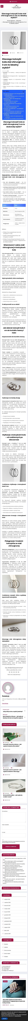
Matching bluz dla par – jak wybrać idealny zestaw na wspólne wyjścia (13, 717)
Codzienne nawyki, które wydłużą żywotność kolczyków (14, 117)
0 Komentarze (6, 55)
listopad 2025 (7, 918)
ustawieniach (18, 1016)
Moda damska (7, 950)
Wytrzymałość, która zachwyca (12, 101)
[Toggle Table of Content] (22, 92)
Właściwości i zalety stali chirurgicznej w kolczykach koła (12, 99)
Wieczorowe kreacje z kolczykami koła (13, 112)
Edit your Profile (22, 699)
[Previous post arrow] (24, 711)
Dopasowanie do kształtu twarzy (12, 106)
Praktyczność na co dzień (11, 102)
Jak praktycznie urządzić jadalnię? (13, 711)
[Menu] (2, 6)
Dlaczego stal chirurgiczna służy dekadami (14, 118)
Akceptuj (4, 1018)
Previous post (6, 709)
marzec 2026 (7, 908)
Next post (5, 714)
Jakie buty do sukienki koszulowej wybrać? (13, 869)
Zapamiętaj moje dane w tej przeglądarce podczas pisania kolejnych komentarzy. (13, 842)
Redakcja (13, 52)
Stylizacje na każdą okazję (11, 107)
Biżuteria (5, 52)
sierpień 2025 (7, 927)
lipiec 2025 (6, 930)
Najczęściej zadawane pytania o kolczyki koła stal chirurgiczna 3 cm (14, 97)
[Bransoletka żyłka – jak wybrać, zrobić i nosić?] (14, 785)
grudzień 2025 (7, 915)
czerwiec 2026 (7, 902)
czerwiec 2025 (7, 933)
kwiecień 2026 (7, 905)
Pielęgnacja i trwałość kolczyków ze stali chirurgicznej (12, 114)
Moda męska (7, 953)
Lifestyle (6, 947)
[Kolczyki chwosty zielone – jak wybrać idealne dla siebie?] (14, 734)
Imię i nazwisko (5, 824)
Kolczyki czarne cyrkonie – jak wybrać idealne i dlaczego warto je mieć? (12, 771)
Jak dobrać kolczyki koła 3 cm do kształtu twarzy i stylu (12, 104)
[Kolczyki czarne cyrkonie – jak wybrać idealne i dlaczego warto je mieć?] (14, 760)
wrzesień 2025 (7, 924)
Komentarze (4, 811)
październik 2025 (8, 921)
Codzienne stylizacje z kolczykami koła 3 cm (15, 111)
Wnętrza (6, 956)
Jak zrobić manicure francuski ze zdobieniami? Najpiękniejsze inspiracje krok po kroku (14, 1001)
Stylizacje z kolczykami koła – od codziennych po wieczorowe (13, 109)
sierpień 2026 (7, 899)
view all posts (5, 703)
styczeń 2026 (7, 911)
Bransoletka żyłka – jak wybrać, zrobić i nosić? (13, 796)
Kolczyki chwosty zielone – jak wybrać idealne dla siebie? (12, 745)
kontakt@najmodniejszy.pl (7, 970)
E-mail (3, 832)
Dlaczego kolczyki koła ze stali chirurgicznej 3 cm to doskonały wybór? (14, 94)
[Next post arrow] (24, 717)
